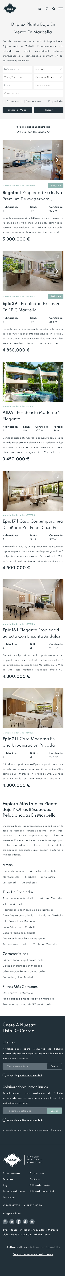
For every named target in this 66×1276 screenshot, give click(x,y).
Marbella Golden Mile (42, 871)
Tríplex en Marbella (45, 944)
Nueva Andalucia (13, 871)
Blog (5, 1185)
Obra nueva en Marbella (18, 993)
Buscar (49, 110)
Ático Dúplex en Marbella (18, 915)
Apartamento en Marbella (18, 898)
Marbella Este (11, 877)
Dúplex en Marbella (51, 915)
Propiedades (36, 1173)
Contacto (34, 1179)
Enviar (54, 1066)
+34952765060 (33, 1205)
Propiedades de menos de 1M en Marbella (28, 999)
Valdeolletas (29, 883)
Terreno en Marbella (15, 944)
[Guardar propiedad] (58, 146)
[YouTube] (32, 1221)
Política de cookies (39, 1185)
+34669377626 (11, 1205)
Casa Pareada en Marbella (19, 933)
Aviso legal (9, 1197)
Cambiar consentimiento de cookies (33, 1254)
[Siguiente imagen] (57, 160)
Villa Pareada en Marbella (19, 921)
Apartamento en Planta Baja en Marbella (28, 910)
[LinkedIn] (11, 1221)
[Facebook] (18, 1221)
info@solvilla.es (12, 1213)
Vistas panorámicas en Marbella (22, 966)
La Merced (9, 883)
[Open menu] (60, 8)
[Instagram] (5, 1221)
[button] (30, 185)
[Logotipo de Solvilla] (33, 1160)
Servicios (8, 1179)
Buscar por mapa (17, 110)
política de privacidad (30, 1075)
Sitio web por (45, 1247)
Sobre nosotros (11, 1173)
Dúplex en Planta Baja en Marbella (24, 938)
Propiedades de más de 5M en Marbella (27, 1004)
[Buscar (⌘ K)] (53, 8)
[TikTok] (25, 1221)
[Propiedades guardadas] (46, 8)
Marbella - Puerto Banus (40, 877)
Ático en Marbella (51, 898)
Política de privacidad (41, 1191)
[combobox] (35, 69)
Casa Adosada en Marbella (19, 927)
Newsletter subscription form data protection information (32, 1130)
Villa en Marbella (13, 904)
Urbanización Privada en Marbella (24, 971)
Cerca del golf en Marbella (19, 977)
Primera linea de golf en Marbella (23, 960)
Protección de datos (14, 1191)
